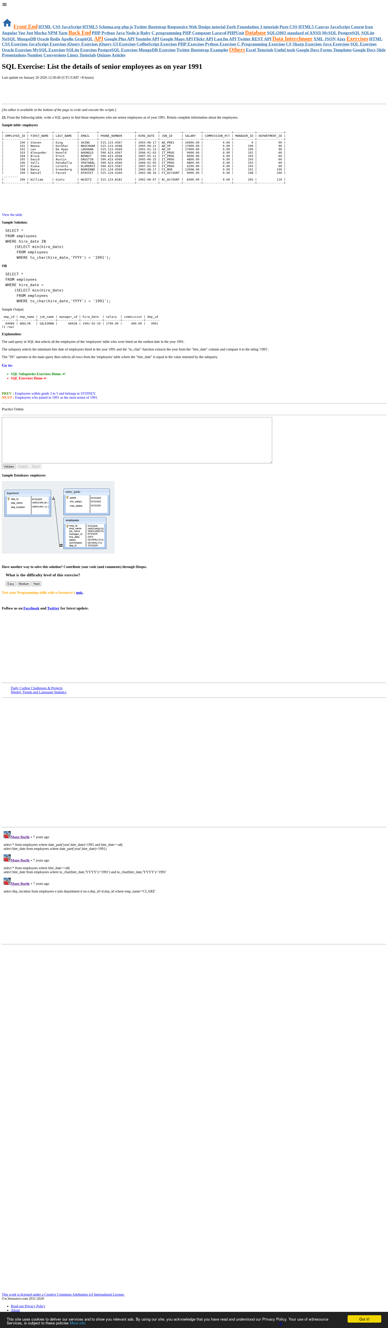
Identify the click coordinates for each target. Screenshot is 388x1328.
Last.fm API (225, 39)
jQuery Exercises (82, 44)
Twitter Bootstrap (150, 26)
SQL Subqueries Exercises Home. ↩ (38, 374)
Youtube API (147, 39)
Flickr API (203, 39)
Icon (369, 26)
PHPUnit (235, 32)
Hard (36, 584)
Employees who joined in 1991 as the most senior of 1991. (56, 397)
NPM (52, 32)
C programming (167, 32)
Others (237, 49)
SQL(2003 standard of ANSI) (294, 32)
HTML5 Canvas (313, 26)
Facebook (31, 608)
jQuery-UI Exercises (117, 44)
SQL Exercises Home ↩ (28, 378)
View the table (12, 215)
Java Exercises (336, 44)
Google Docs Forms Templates (324, 50)
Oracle (43, 39)
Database (255, 32)
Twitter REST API (254, 39)
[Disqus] (194, 885)
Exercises (357, 38)
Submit (23, 466)
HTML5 (90, 26)
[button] (194, 5)
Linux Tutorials (81, 55)
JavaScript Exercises (47, 44)
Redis (55, 39)
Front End (25, 26)
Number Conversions (46, 55)
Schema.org (110, 26)
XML (318, 39)
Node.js (132, 32)
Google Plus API (119, 39)
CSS (57, 26)
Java (120, 32)
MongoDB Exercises (157, 50)
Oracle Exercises (17, 50)
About (15, 1310)
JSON (330, 39)
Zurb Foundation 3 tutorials (252, 26)
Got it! (364, 1319)
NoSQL (9, 39)
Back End (79, 32)
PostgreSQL (349, 32)
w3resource (10, 10)
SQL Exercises (363, 44)
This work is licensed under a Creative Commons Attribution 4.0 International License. (63, 1294)
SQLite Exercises (81, 50)
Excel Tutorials (259, 50)
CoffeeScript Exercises (157, 44)
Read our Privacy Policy (28, 1306)
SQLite (367, 32)
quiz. (79, 592)
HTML (45, 26)
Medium (24, 584)
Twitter (53, 608)
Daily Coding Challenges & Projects (36, 688)
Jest (29, 32)
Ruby (145, 32)
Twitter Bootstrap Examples (202, 50)
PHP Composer (197, 32)
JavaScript (72, 26)
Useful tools (284, 50)
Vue (21, 32)
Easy (10, 584)
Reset (36, 466)
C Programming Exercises (261, 44)
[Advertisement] (54, 92)
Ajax (341, 39)
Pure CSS (289, 26)
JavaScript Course (347, 26)
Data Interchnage (292, 38)
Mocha (40, 32)
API (98, 38)
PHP (96, 32)
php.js (127, 26)
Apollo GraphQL (77, 39)
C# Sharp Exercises (304, 44)
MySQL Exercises (49, 50)
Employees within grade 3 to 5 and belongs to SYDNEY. (55, 393)
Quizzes (104, 55)
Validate (9, 466)
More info (78, 1323)
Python (108, 32)
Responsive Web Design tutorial (196, 26)
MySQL (329, 32)
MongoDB (26, 39)
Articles (118, 55)
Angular (9, 32)
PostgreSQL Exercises (118, 50)
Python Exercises (220, 44)
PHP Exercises (191, 44)
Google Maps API (176, 39)
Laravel (219, 32)
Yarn (63, 32)
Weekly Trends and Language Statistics (38, 692)
